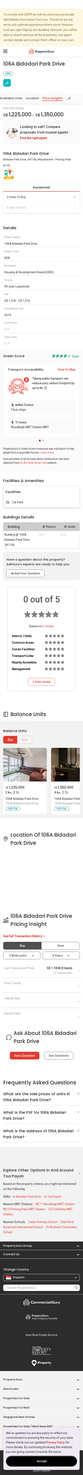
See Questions (59, 1055)
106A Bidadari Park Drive (22, 798)
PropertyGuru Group (17, 1246)
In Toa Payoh (53, 1196)
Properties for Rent (16, 1408)
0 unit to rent (16, 207)
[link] (41, 132)
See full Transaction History (23, 936)
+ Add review (41, 682)
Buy (10, 739)
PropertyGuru (12, 1379)
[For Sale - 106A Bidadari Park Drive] (24, 764)
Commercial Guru (41, 1302)
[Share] (7, 83)
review (48, 626)
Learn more (47, 452)
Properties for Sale (16, 1398)
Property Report (41, 1350)
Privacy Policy (55, 1442)
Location (32, 98)
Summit (41, 1334)
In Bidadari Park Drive (27, 1196)
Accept (41, 1461)
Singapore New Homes (19, 1417)
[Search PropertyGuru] (76, 1287)
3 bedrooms (18, 955)
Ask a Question (24, 1055)
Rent (24, 739)
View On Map (66, 369)
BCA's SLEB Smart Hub (33, 462)
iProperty (41, 1363)
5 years (57, 955)
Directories (10, 1389)
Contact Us (11, 1254)
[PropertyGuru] (41, 51)
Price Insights (52, 98)
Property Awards (41, 1317)
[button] (40, 440)
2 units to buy (16, 197)
